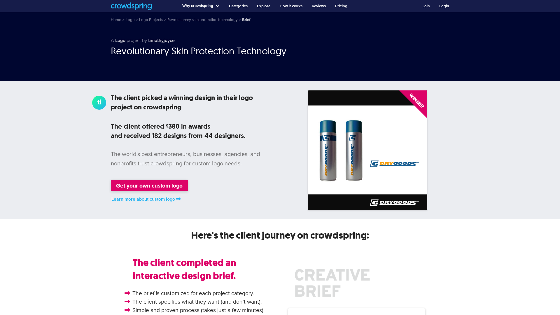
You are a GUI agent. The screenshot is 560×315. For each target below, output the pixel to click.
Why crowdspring (197, 6)
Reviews (319, 6)
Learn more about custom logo (143, 199)
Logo (120, 40)
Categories (238, 6)
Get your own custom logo (149, 185)
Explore (263, 6)
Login (444, 6)
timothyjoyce (161, 40)
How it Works (291, 6)
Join (426, 6)
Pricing (341, 6)
